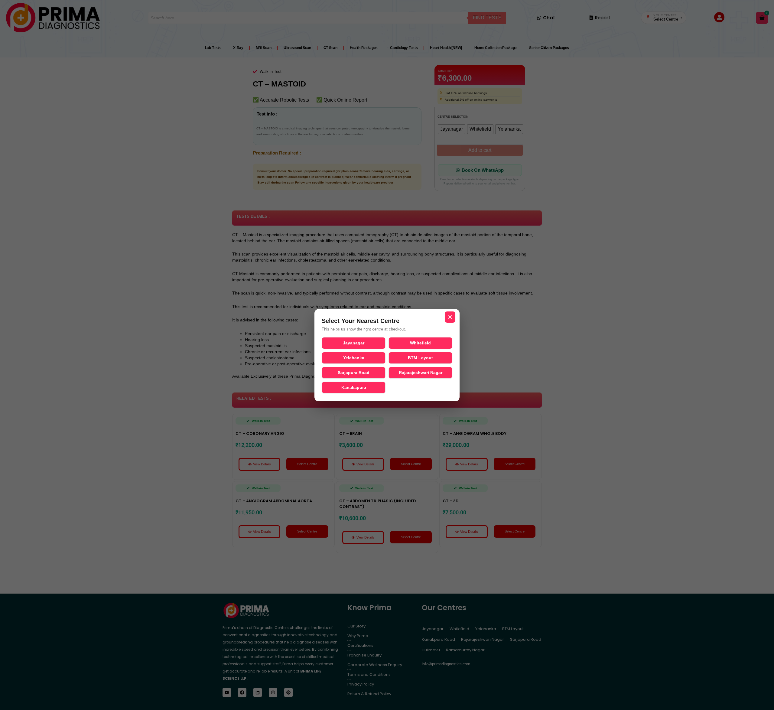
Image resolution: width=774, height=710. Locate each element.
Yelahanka (353, 357)
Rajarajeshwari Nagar (420, 372)
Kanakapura (353, 387)
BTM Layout (420, 357)
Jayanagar (353, 342)
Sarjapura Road (353, 372)
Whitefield (420, 342)
